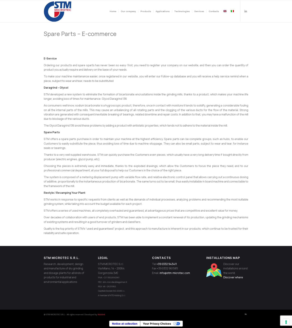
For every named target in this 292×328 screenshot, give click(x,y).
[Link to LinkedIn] (245, 11)
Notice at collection (124, 323)
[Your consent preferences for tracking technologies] (286, 322)
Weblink (101, 314)
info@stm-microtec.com (175, 273)
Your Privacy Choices (157, 323)
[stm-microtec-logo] (58, 11)
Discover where (233, 277)
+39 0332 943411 (166, 264)
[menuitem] (112, 11)
